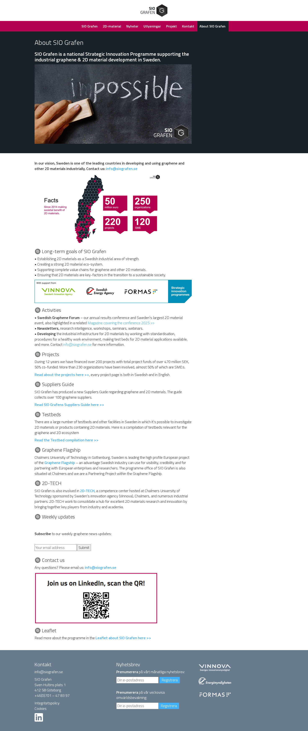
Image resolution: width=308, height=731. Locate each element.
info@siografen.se (121, 168)
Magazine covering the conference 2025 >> (121, 323)
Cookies (41, 708)
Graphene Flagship (59, 462)
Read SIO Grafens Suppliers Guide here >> (69, 404)
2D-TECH (87, 491)
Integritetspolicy (47, 703)
